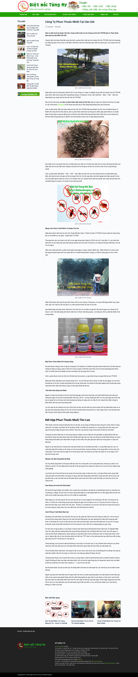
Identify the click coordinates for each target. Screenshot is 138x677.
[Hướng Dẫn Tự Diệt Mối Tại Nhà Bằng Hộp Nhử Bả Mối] (21, 86)
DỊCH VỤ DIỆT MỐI (50, 14)
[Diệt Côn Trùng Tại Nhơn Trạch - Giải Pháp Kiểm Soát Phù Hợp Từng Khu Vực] (21, 56)
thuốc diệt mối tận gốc (109, 663)
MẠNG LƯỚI (104, 14)
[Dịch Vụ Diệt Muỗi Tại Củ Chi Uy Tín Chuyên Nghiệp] (83, 609)
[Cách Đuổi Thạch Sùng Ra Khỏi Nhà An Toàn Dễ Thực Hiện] (21, 67)
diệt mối (80, 659)
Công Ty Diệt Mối (59, 646)
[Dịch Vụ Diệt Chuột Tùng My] (21, 42)
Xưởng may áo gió (29, 631)
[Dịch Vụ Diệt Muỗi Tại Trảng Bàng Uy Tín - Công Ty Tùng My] (57, 609)
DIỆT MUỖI (57, 27)
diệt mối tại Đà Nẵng (97, 661)
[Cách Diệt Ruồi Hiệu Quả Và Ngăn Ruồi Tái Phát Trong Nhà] (21, 28)
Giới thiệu (35, 14)
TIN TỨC (116, 14)
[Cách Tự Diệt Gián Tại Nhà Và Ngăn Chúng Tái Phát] (21, 49)
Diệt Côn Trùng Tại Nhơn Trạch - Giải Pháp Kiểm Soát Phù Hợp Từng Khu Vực (33, 58)
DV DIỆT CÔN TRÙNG (69, 14)
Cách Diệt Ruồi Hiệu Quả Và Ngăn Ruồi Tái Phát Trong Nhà (33, 28)
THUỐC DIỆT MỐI (88, 14)
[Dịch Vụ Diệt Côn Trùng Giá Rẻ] (21, 35)
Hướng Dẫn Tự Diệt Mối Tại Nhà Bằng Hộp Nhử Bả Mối (33, 86)
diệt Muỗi (61, 105)
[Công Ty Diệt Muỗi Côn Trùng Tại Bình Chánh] (109, 609)
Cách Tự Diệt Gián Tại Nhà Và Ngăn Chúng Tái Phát (32, 49)
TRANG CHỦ (23, 14)
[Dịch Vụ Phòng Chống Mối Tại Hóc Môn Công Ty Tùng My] (21, 76)
